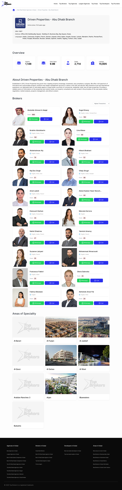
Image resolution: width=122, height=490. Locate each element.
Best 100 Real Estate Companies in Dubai (16, 460)
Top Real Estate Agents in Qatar (43, 460)
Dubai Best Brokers (40, 450)
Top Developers (104, 3)
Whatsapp (34, 119)
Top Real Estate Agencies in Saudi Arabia (16, 477)
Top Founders (115, 3)
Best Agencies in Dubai (12, 450)
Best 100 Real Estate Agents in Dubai (44, 454)
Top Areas (94, 3)
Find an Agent (39, 464)
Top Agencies (72, 3)
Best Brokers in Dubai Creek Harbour (101, 467)
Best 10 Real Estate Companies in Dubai (16, 457)
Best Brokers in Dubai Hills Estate (100, 464)
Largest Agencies (84, 3)
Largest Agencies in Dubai (13, 454)
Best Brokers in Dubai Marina (100, 460)
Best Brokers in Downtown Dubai (100, 457)
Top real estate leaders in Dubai (71, 454)
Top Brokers (63, 3)
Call (47, 119)
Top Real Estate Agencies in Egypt (15, 470)
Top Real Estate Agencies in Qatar (14, 467)
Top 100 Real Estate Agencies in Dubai (16, 464)
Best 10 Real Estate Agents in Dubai (44, 457)
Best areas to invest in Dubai (99, 450)
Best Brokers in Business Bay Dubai (101, 454)
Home (56, 3)
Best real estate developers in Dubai (72, 450)
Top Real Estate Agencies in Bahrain (15, 474)
